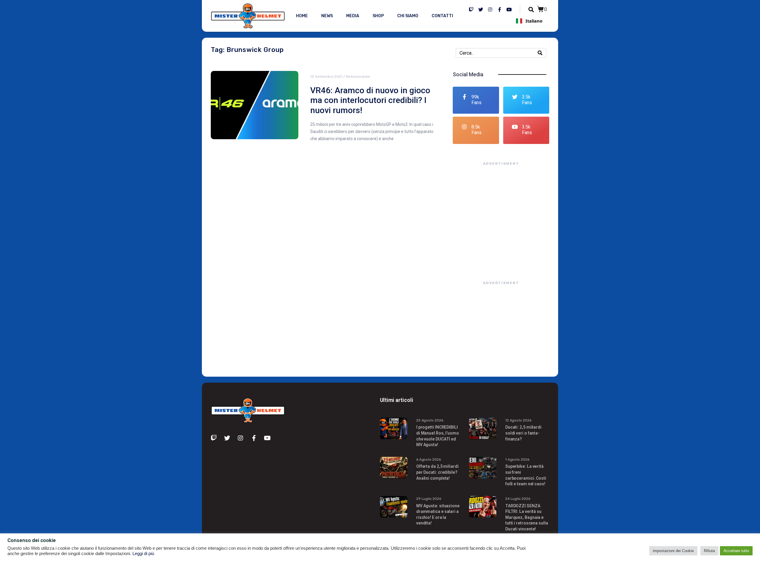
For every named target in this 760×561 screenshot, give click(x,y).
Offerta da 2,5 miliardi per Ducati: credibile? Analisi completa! (437, 472)
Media (352, 15)
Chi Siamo (407, 15)
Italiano (533, 21)
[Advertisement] (501, 217)
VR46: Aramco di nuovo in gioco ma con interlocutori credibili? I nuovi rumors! (370, 100)
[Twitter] (480, 9)
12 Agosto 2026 (518, 420)
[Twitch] (471, 9)
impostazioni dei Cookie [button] (673, 551)
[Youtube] (509, 9)
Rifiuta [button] (709, 551)
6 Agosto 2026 (428, 459)
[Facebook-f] (499, 9)
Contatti (442, 15)
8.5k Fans (476, 129)
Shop (378, 15)
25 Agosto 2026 (429, 420)
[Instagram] (490, 9)
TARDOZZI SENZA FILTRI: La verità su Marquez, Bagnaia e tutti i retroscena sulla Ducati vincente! (526, 517)
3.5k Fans (527, 99)
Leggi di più (143, 553)
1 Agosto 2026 (517, 459)
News (327, 15)
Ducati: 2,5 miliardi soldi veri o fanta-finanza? (523, 433)
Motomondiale (358, 77)
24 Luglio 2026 (517, 499)
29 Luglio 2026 (428, 499)
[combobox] (529, 21)
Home (302, 15)
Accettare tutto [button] (736, 551)
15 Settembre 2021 (326, 77)
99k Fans (476, 99)
